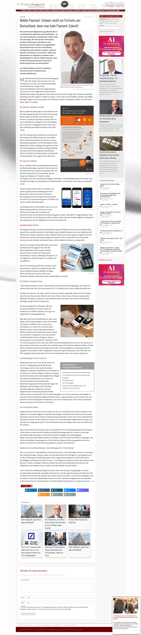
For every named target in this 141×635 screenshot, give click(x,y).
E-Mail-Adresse (25, 604)
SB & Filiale (77, 10)
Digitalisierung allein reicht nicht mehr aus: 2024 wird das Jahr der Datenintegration (111, 118)
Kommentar (25, 580)
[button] (118, 10)
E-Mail (101, 25)
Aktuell (24, 10)
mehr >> (109, 94)
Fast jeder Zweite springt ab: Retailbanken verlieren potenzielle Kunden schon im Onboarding (109, 155)
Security (84, 10)
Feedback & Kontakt (70, 625)
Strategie (62, 10)
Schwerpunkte (111, 10)
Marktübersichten (99, 10)
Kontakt (106, 3)
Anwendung (54, 10)
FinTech (47, 10)
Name (25, 597)
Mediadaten (113, 3)
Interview (69, 10)
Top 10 (29, 10)
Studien (41, 10)
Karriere (90, 10)
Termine (35, 10)
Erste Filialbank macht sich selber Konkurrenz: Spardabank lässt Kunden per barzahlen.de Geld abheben (125, 617)
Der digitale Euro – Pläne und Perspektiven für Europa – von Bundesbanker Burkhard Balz (108, 78)
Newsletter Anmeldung (25, 625)
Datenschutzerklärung (43, 625)
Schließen (139, 598)
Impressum (121, 3)
